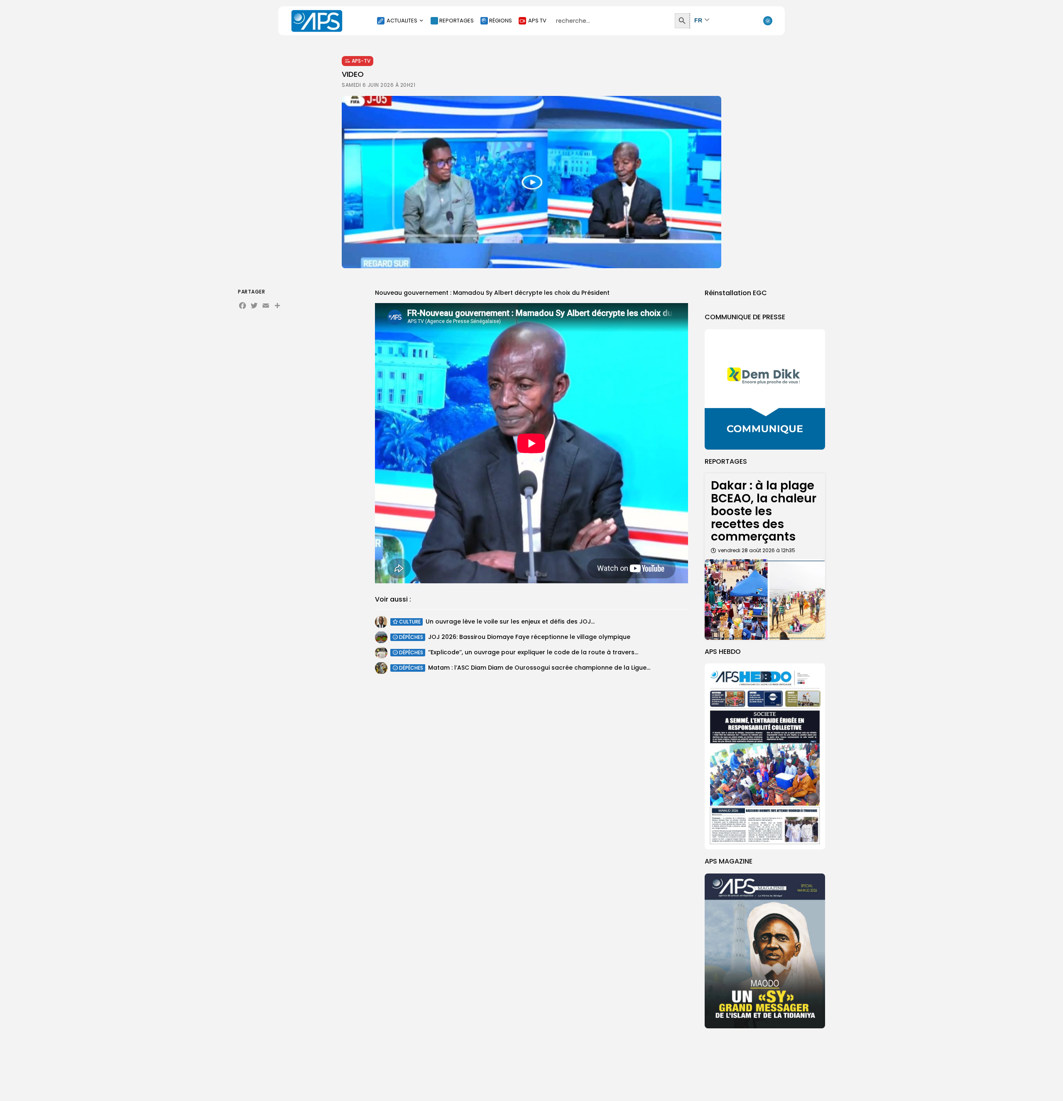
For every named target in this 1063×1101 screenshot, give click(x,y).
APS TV (537, 20)
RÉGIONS (500, 20)
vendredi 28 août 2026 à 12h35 (756, 550)
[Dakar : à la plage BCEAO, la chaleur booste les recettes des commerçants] (765, 599)
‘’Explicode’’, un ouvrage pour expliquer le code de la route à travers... (533, 652)
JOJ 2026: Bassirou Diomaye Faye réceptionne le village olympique (529, 637)
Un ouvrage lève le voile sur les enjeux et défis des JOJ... (510, 621)
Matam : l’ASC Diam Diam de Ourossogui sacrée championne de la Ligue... (539, 667)
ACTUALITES (402, 20)
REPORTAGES (456, 20)
